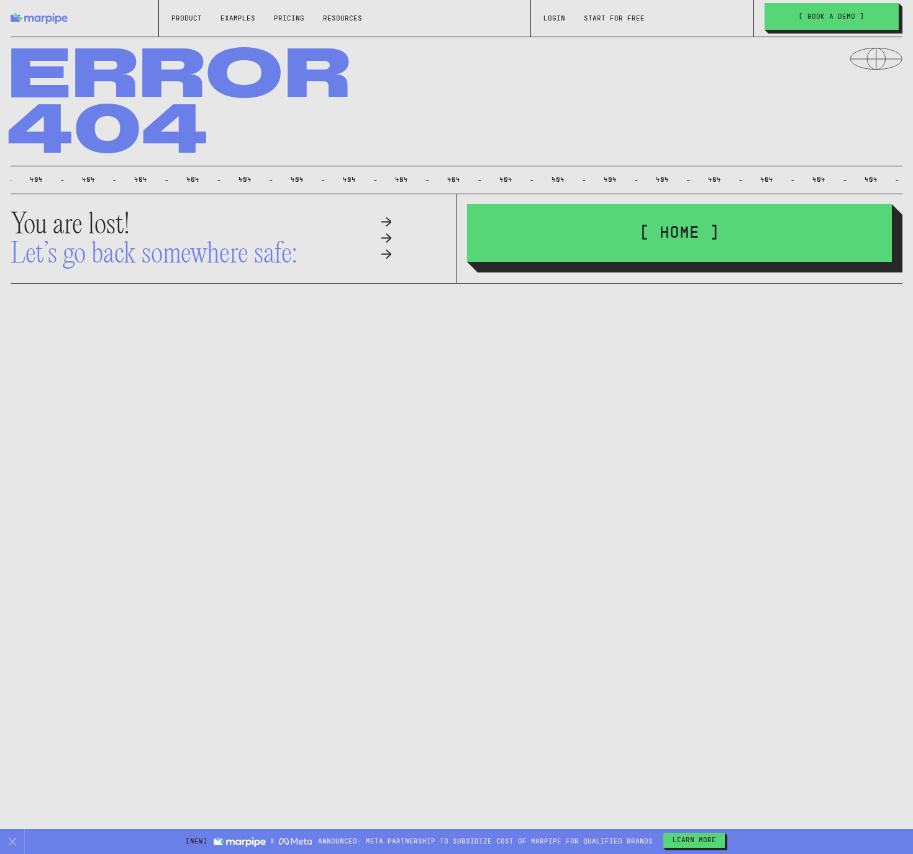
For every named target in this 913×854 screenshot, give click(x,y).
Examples (237, 18)
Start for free (614, 18)
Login (554, 18)
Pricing (289, 18)
